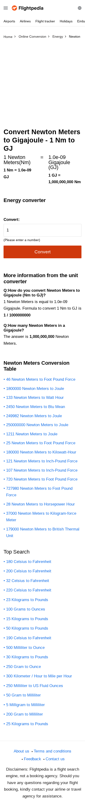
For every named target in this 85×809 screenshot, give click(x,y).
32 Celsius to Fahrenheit (27, 580)
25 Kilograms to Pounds (27, 724)
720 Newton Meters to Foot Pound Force (41, 479)
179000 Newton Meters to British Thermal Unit (42, 532)
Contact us (55, 759)
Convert (42, 251)
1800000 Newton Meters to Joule (35, 388)
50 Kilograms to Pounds (27, 628)
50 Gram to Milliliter (23, 695)
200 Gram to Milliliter (24, 714)
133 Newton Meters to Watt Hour (35, 397)
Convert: (12, 219)
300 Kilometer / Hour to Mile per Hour (39, 676)
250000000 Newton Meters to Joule (37, 425)
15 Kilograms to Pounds (27, 619)
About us (21, 751)
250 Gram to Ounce (23, 666)
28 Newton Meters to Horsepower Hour (40, 504)
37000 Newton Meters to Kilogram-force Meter (41, 516)
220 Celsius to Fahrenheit (28, 590)
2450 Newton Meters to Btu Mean (35, 406)
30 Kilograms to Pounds (27, 657)
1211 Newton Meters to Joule (31, 434)
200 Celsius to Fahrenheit (28, 571)
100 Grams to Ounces (25, 609)
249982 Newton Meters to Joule (34, 416)
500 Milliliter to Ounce (25, 647)
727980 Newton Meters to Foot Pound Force (39, 492)
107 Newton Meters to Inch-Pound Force (41, 470)
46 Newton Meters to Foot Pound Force (40, 379)
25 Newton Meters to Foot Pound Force (40, 443)
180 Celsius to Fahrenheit (28, 561)
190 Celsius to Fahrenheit (28, 638)
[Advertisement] (42, 85)
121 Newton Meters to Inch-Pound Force (41, 461)
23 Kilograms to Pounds (27, 600)
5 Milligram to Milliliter (25, 705)
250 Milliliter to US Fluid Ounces (34, 686)
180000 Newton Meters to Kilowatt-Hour (41, 452)
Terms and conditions (52, 751)
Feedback (32, 759)
